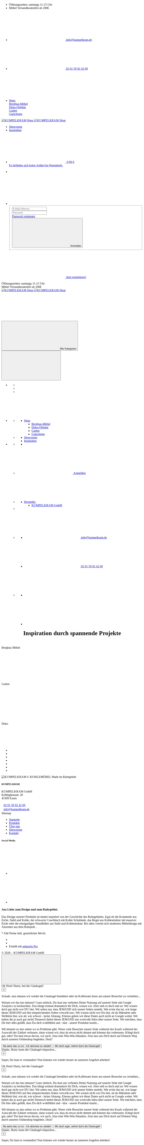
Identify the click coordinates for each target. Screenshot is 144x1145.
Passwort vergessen (23, 216)
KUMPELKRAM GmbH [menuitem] (47, 505)
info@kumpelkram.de (16, 809)
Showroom (15, 829)
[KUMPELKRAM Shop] (34, 120)
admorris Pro (30, 946)
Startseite (14, 819)
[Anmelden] (37, 203)
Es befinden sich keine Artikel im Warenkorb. (36, 165)
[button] (58, 501)
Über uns (14, 826)
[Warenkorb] (30, 319)
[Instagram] (52, 624)
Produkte (14, 823)
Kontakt (14, 833)
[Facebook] (52, 595)
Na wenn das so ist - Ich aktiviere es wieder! (27, 1046)
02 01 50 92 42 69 (14, 805)
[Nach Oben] (31, 969)
